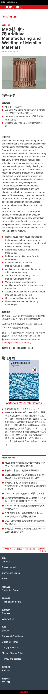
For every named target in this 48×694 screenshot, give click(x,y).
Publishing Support (11, 590)
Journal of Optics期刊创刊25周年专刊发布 (25, 493)
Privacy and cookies (11, 659)
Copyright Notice (10, 647)
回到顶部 (24, 692)
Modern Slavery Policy (12, 653)
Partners (6, 613)
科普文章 (6, 25)
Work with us (8, 619)
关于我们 (6, 630)
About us (6, 670)
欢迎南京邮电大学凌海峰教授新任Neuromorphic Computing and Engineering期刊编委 (25, 485)
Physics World (9, 567)
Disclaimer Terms (10, 642)
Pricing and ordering (11, 602)
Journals (6, 562)
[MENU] (2, 7)
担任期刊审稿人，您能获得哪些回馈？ (23, 470)
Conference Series (11, 573)
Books (5, 579)
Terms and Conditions (12, 636)
